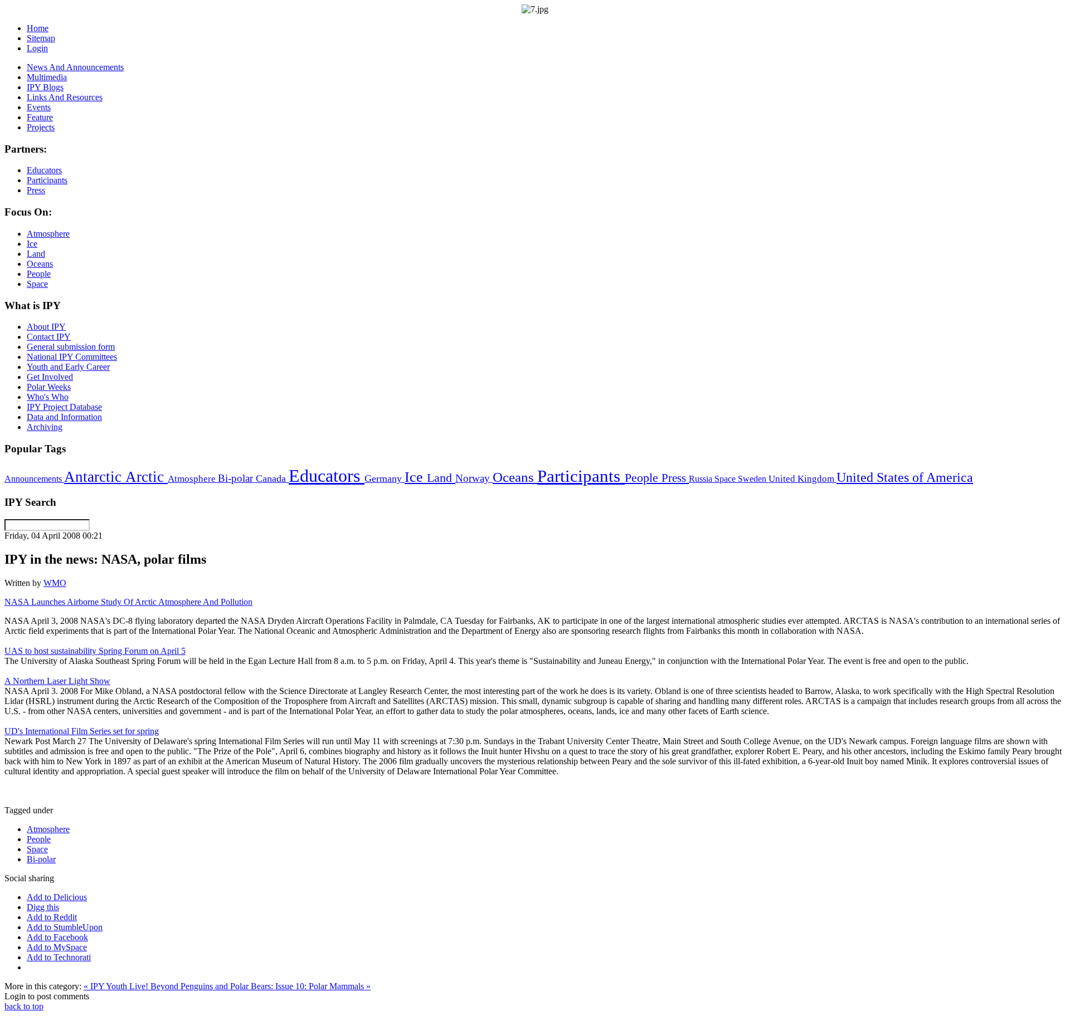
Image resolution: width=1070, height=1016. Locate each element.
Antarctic (94, 476)
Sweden (753, 478)
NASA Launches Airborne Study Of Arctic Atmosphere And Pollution (128, 602)
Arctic (146, 476)
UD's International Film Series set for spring (81, 731)
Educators (326, 476)
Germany (384, 478)
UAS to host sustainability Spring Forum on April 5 (95, 651)
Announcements (34, 478)
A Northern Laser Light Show (57, 681)
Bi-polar (237, 478)
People (643, 478)
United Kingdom (802, 478)
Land (441, 478)
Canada (272, 478)
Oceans (515, 477)
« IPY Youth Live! (117, 986)
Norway (474, 478)
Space (726, 478)
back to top (23, 1006)
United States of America (904, 477)
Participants (581, 476)
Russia (701, 478)
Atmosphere (193, 478)
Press (675, 478)
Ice (416, 476)
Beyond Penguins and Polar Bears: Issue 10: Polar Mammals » (260, 986)
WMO (54, 583)
